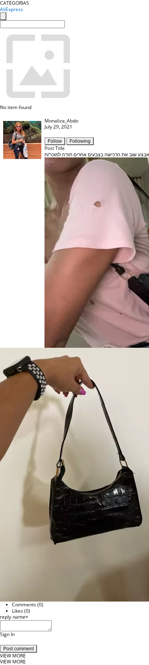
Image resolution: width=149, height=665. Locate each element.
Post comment (18, 649)
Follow (55, 141)
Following (80, 141)
